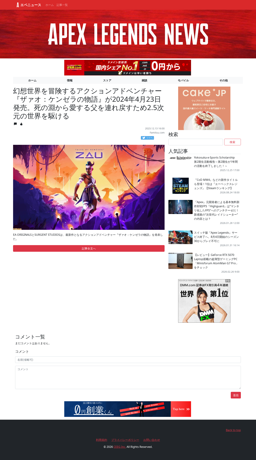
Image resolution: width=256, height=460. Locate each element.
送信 (236, 395)
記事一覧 (62, 5)
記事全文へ (89, 248)
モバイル (183, 80)
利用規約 (101, 440)
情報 (70, 80)
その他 (223, 80)
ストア (107, 80)
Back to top (233, 430)
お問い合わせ (151, 440)
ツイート (150, 137)
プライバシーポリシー (125, 440)
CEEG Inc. (120, 447)
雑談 (144, 80)
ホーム (49, 5)
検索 (232, 142)
